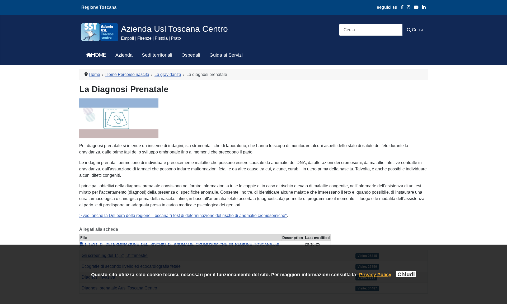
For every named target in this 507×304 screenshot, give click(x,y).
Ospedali (190, 55)
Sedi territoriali (157, 55)
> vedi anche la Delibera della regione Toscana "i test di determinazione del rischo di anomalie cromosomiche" (183, 215)
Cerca (417, 30)
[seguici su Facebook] (400, 7)
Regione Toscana (98, 7)
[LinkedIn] (422, 7)
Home (98, 55)
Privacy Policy (375, 274)
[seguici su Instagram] (407, 7)
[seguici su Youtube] (414, 7)
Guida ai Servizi (226, 55)
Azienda (124, 55)
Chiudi (406, 274)
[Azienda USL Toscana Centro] (99, 32)
